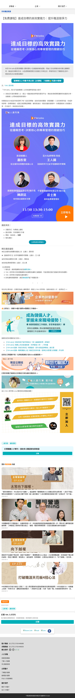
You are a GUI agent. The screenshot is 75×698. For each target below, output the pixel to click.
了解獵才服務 (6, 672)
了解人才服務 (6, 661)
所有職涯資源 (6, 11)
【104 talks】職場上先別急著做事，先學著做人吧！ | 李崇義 (26, 345)
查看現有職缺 (6, 658)
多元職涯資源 (6, 664)
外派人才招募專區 (7, 678)
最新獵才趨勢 (6, 675)
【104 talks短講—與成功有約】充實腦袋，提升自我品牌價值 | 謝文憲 (30, 348)
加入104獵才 (5, 690)
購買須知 (27, 269)
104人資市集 (9, 85)
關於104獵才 (5, 687)
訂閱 (37, 622)
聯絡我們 (26, 278)
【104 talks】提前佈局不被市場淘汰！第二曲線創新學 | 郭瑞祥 (27, 342)
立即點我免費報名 (37, 242)
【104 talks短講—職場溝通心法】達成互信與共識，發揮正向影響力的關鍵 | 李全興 (34, 350)
